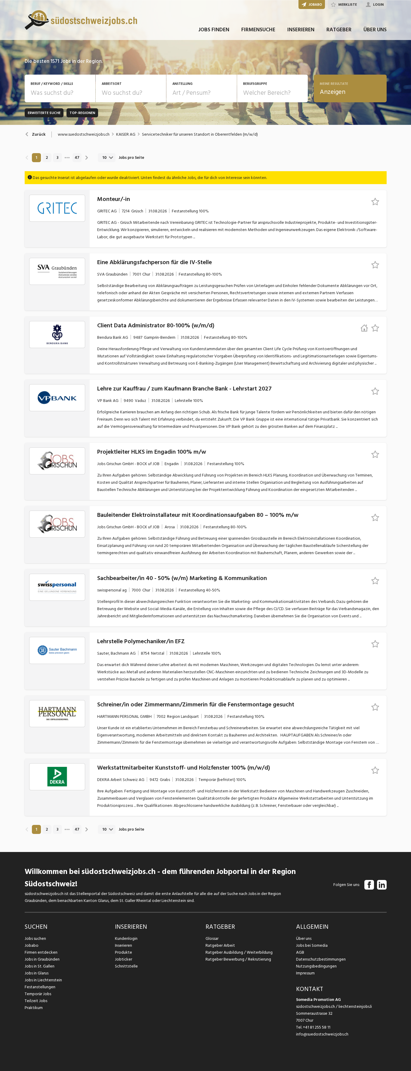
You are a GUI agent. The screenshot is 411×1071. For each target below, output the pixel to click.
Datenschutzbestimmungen (321, 959)
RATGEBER (338, 29)
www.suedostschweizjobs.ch (84, 134)
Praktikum (34, 1007)
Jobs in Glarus (36, 973)
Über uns (303, 938)
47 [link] (77, 157)
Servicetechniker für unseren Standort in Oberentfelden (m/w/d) (200, 134)
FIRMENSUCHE (258, 29)
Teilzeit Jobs (36, 1000)
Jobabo (32, 945)
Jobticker (123, 959)
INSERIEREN (300, 29)
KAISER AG (125, 134)
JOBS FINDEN (213, 29)
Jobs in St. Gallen (39, 966)
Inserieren (123, 945)
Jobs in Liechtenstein (43, 980)
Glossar (212, 938)
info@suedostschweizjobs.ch (322, 1034)
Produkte (123, 952)
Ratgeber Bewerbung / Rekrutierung (238, 959)
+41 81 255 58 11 (316, 1027)
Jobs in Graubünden (42, 959)
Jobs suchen (35, 938)
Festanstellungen (40, 986)
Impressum (305, 973)
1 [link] (36, 157)
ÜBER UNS (375, 29)
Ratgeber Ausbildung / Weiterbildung (239, 952)
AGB (300, 952)
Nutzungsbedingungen (316, 966)
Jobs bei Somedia (312, 945)
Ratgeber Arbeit (220, 945)
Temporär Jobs (38, 993)
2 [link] (47, 157)
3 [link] (57, 157)
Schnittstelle (126, 966)
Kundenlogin (126, 938)
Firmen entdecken (41, 952)
